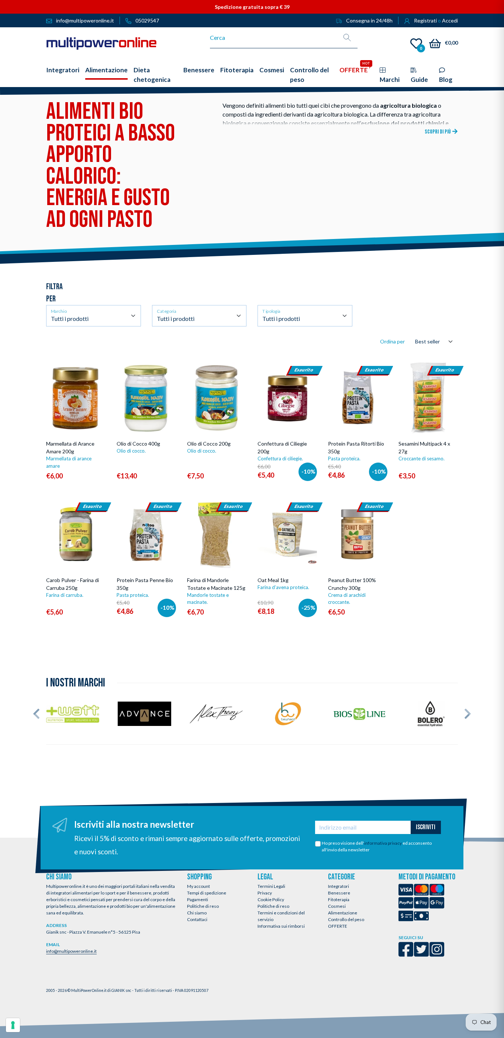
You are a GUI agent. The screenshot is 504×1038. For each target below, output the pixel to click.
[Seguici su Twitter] (421, 954)
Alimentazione (342, 913)
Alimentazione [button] (106, 70)
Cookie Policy (271, 899)
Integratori (338, 886)
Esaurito (287, 433)
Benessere (339, 893)
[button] (36, 714)
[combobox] (273, 37)
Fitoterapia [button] (236, 70)
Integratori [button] (62, 70)
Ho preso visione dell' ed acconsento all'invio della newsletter (377, 846)
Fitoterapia (338, 899)
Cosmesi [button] (271, 70)
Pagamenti (197, 899)
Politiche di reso (203, 906)
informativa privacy (383, 843)
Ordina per (392, 341)
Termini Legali (271, 886)
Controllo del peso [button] (309, 74)
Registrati (425, 20)
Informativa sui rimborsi (281, 926)
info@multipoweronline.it (71, 951)
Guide (419, 79)
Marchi (390, 79)
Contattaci (197, 919)
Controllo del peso (346, 919)
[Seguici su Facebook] (405, 954)
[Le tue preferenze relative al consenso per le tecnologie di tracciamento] (13, 1025)
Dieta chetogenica (152, 74)
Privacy (265, 893)
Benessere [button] (198, 70)
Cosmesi (337, 906)
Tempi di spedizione (206, 893)
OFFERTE (337, 926)
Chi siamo (197, 913)
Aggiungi (82, 431)
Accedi (450, 20)
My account (198, 886)
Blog (445, 79)
